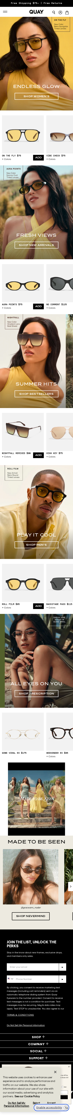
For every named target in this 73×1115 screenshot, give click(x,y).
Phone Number (18, 972)
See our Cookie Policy (27, 1096)
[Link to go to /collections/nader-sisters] (36, 799)
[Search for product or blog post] (53, 12)
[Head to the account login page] (60, 12)
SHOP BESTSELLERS (36, 393)
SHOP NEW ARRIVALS (36, 245)
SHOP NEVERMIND (30, 916)
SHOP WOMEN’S (37, 96)
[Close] (55, 1072)
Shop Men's (36, 544)
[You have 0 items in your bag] (67, 13)
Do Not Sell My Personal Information (26, 1025)
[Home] (36, 12)
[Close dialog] (68, 1066)
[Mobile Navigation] (6, 12)
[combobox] (10, 978)
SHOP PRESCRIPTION (36, 693)
